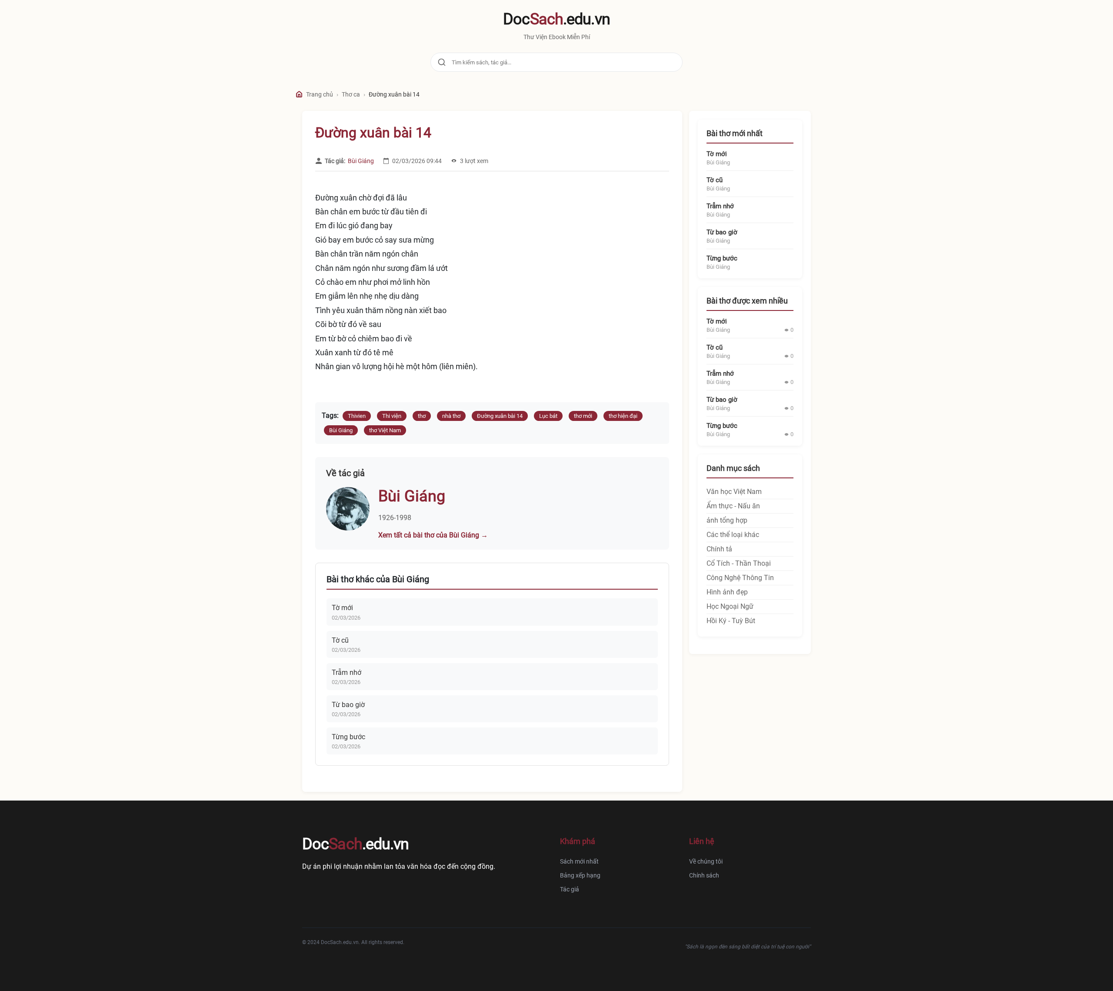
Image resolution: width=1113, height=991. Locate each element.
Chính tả (719, 549)
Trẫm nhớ (346, 672)
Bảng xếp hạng (580, 875)
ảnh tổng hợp (726, 520)
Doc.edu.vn (556, 19)
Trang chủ (319, 94)
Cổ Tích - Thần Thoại (738, 563)
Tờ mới (342, 608)
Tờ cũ (340, 640)
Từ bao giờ (348, 705)
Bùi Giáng (361, 161)
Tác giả (569, 889)
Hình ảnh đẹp (727, 592)
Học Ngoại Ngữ (729, 606)
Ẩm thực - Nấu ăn (733, 506)
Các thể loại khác (732, 535)
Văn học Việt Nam (734, 491)
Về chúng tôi (706, 861)
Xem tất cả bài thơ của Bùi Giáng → (433, 535)
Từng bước (348, 737)
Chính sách (704, 875)
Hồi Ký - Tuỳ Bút (730, 621)
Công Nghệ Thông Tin (740, 578)
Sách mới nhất (579, 861)
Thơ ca (351, 94)
